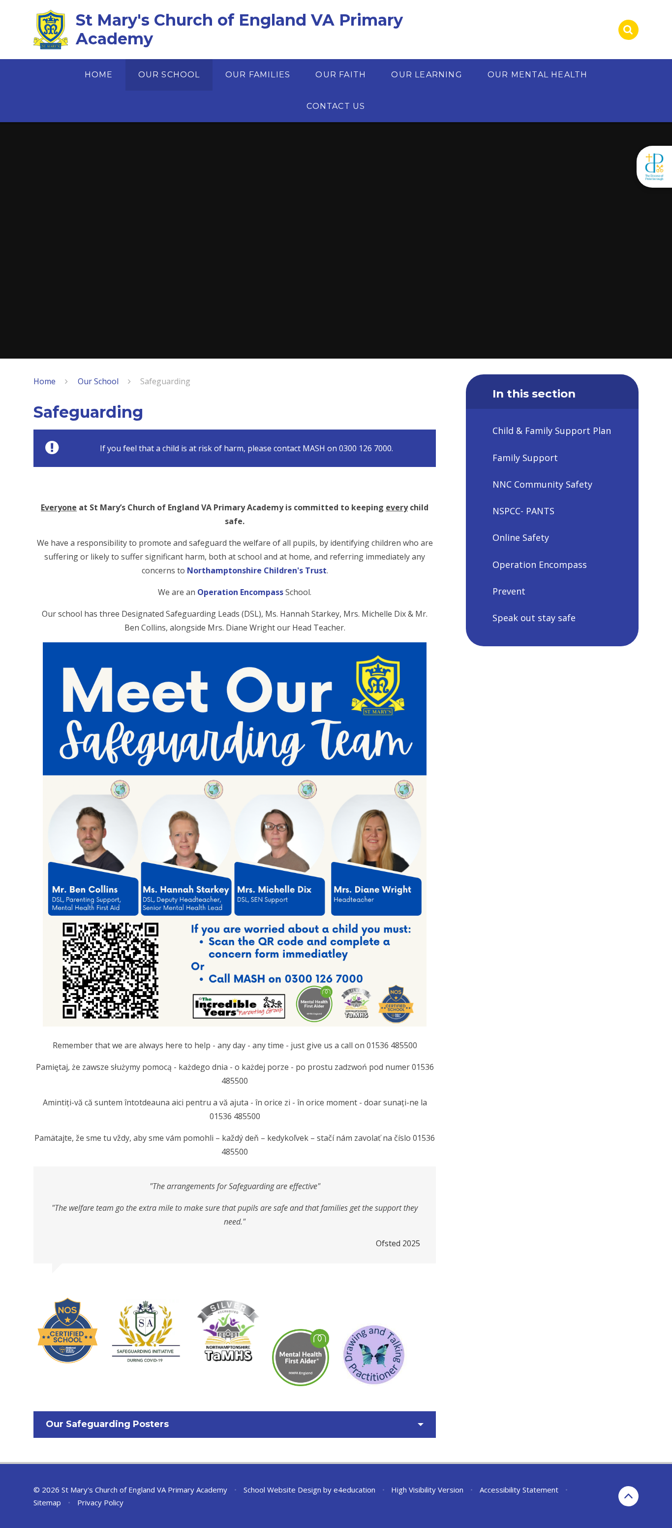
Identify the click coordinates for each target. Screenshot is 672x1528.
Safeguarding (165, 381)
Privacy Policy (100, 1502)
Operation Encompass (240, 592)
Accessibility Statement (519, 1490)
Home (44, 381)
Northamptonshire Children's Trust (257, 570)
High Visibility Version (427, 1490)
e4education (354, 1490)
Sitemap (47, 1502)
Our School (98, 381)
